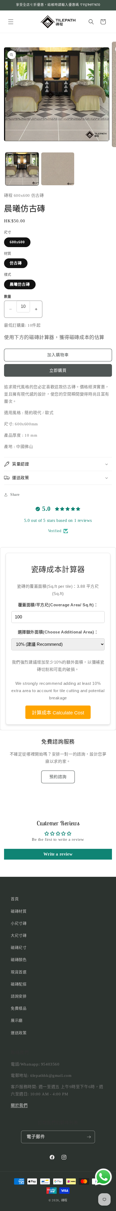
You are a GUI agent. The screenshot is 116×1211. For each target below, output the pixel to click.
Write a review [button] (58, 854)
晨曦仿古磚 (20, 284)
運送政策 (18, 1033)
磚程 (64, 1200)
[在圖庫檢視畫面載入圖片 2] (57, 169)
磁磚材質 (18, 911)
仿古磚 (16, 263)
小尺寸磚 (18, 923)
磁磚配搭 (18, 984)
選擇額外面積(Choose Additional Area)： (58, 632)
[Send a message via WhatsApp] (103, 1177)
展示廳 (17, 1020)
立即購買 (58, 370)
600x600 (17, 242)
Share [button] (15, 495)
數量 (7, 296)
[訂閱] (89, 1137)
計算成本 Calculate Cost (58, 712)
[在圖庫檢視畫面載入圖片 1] (22, 169)
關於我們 (19, 1105)
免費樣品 (18, 1008)
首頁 (15, 899)
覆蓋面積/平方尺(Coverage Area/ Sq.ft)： (58, 605)
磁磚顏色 (18, 960)
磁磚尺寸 (18, 948)
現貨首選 (18, 972)
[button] (11, 22)
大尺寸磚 (18, 936)
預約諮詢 (58, 777)
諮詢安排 (18, 996)
